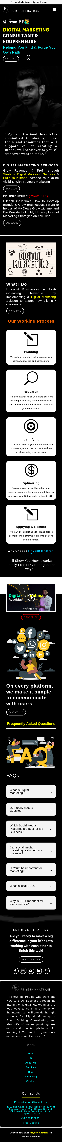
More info (15, 311)
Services (11, 188)
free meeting (31, 959)
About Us (30, 1062)
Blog (31, 1072)
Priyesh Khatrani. (39, 1132)
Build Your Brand (15, 178)
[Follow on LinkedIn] (39, 971)
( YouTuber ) (38, 196)
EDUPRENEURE (15, 196)
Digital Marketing (43, 297)
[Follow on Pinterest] (46, 971)
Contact (31, 1081)
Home (30, 1053)
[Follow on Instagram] (23, 971)
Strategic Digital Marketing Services (29, 174)
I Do (30, 1058)
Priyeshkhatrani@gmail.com (29, 2)
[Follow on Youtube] (31, 971)
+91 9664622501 (31, 1118)
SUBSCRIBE (12, 223)
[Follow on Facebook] (15, 971)
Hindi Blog (31, 1076)
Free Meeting (31, 1122)
